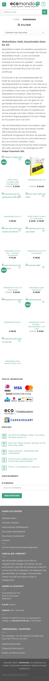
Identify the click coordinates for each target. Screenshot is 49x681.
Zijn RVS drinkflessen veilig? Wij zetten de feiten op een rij (26, 436)
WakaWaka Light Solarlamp (36, 289)
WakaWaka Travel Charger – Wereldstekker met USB (36, 325)
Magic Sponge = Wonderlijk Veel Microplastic (23, 452)
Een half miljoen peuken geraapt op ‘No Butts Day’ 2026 (26, 444)
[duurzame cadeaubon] (19, 411)
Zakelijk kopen (9, 518)
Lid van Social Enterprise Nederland (20, 547)
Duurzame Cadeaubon (13, 536)
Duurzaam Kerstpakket (13, 531)
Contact (6, 540)
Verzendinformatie (11, 644)
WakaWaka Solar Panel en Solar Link (12, 362)
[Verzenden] (44, 11)
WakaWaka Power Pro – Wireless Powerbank (13, 253)
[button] (4, 4)
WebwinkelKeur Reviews (14, 675)
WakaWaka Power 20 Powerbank (12, 289)
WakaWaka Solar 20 (36, 180)
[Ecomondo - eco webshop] (25, 4)
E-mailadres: (7, 483)
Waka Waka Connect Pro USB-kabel (36, 217)
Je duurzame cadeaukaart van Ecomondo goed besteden (22, 460)
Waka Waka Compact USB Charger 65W (12, 182)
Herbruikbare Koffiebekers (15, 527)
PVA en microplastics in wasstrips (23, 467)
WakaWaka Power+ (12, 322)
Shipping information (12, 648)
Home (16, 19)
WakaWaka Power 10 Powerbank (36, 252)
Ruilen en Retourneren (13, 653)
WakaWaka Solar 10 (12, 216)
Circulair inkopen (10, 522)
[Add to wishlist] (19, 159)
